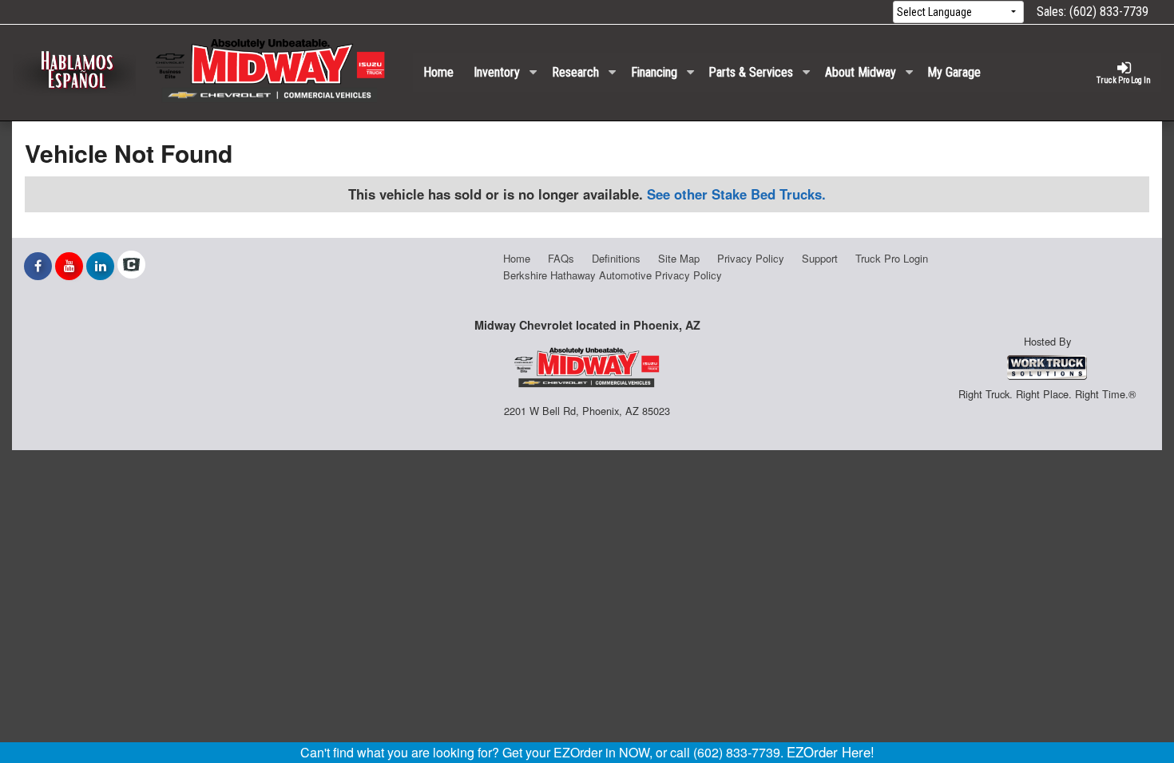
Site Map (679, 258)
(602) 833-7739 (1108, 11)
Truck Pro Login (891, 258)
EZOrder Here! (831, 751)
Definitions (616, 258)
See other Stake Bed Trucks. (736, 194)
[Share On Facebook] (38, 266)
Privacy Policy (750, 258)
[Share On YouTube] (69, 266)
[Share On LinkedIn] (100, 266)
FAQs (561, 258)
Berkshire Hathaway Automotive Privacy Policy (612, 275)
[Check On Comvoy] (131, 266)
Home (438, 72)
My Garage (954, 72)
